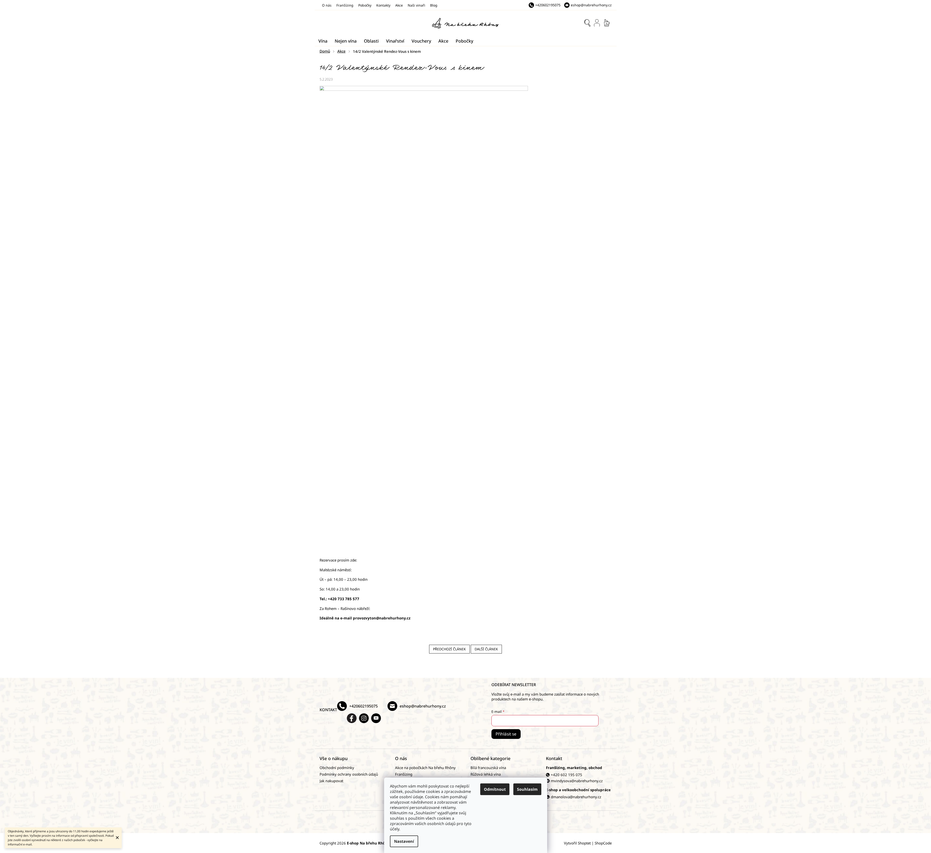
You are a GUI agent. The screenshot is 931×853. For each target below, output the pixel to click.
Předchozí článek (449, 649)
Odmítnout (495, 789)
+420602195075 (363, 706)
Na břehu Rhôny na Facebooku (352, 718)
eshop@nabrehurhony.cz (423, 706)
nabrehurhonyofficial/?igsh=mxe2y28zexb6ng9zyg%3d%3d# (364, 718)
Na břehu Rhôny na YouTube (376, 718)
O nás (327, 5)
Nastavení (404, 841)
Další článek (486, 649)
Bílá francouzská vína (488, 767)
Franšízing (344, 5)
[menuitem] (323, 41)
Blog (433, 5)
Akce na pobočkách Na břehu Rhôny (425, 767)
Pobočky (364, 5)
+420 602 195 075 (566, 774)
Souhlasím (527, 789)
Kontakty (383, 5)
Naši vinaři (416, 5)
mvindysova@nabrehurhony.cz (577, 780)
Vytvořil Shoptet (577, 843)
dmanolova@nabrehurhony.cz (576, 796)
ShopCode (603, 843)
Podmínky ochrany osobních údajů (349, 774)
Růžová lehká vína (485, 774)
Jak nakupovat (331, 780)
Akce (399, 5)
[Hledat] (587, 23)
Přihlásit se (506, 734)
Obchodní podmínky (337, 767)
